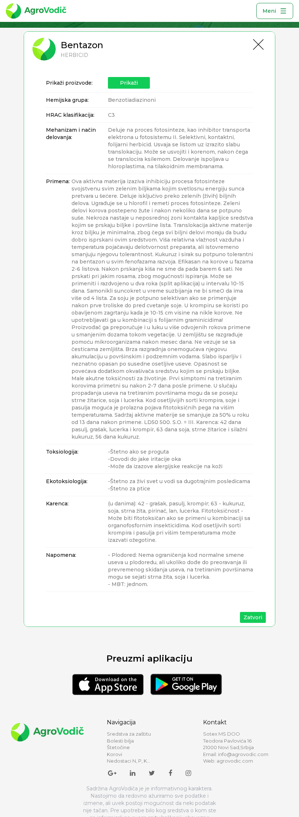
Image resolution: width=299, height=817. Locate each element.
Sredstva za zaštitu (129, 734)
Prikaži (129, 83)
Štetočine (118, 747)
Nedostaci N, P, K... (128, 761)
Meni (269, 11)
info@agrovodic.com (243, 754)
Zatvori (253, 617)
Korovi (114, 754)
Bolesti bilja (120, 741)
